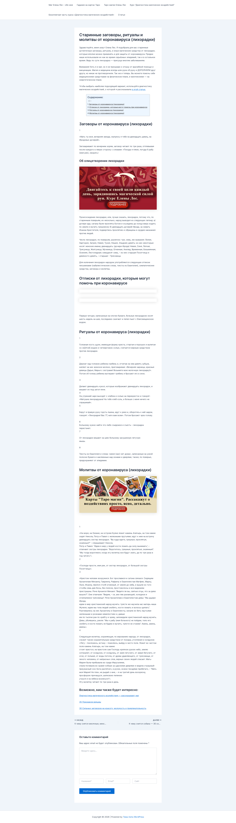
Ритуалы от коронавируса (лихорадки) (106, 110)
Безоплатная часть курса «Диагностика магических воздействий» (81, 15)
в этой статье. (139, 89)
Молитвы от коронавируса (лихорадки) (106, 113)
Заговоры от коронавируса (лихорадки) (106, 104)
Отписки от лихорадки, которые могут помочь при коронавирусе (118, 107)
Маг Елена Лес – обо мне (61, 5)
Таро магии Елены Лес (115, 5)
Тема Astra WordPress (133, 817)
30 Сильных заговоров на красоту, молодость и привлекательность (112, 708)
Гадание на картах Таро (88, 5)
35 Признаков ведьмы (90, 702)
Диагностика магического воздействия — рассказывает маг (109, 695)
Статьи (121, 15)
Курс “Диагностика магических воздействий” (152, 5)
